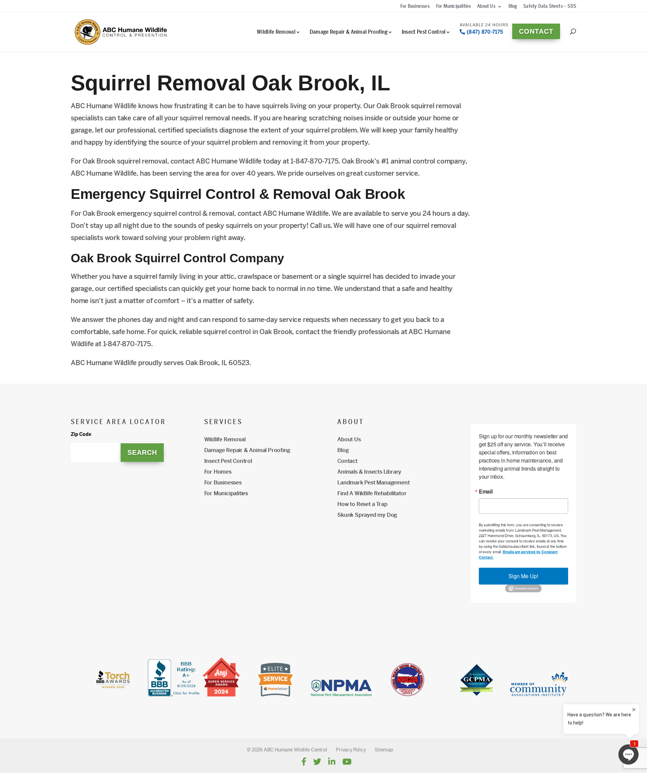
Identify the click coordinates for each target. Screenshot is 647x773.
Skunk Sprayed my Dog (367, 514)
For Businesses (415, 6)
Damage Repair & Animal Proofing (349, 32)
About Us (486, 6)
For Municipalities (453, 6)
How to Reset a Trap (362, 504)
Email (486, 491)
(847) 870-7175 (484, 31)
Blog (513, 6)
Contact (536, 31)
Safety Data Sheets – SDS (549, 6)
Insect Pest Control (424, 32)
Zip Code (81, 434)
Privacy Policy (351, 750)
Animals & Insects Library (369, 471)
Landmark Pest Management (373, 482)
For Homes (218, 471)
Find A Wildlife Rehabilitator (371, 493)
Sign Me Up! (523, 576)
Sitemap (384, 750)
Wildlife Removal (276, 32)
